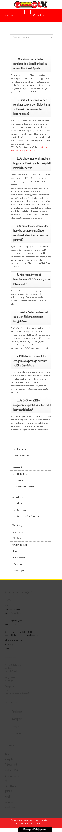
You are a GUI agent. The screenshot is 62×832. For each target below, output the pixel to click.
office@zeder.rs (38, 15)
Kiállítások (16, 538)
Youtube (16, 733)
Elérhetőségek (18, 570)
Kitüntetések (17, 531)
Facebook (17, 711)
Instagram (17, 719)
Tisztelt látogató (19, 449)
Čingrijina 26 (9, 686)
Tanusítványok (18, 525)
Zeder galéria (17, 480)
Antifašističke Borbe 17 (13, 665)
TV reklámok (18, 564)
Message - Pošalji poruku (35, 829)
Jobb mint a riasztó (20, 455)
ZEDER (7, 606)
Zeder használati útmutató (23, 486)
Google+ (16, 726)
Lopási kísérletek (19, 473)
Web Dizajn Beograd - (29, 823)
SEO (40, 823)
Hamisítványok (18, 557)
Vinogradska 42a (10, 677)
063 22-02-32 (13, 624)
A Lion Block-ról (19, 497)
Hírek (14, 551)
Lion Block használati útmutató (25, 516)
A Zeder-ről (17, 467)
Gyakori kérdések (19, 544)
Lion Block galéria (20, 510)
